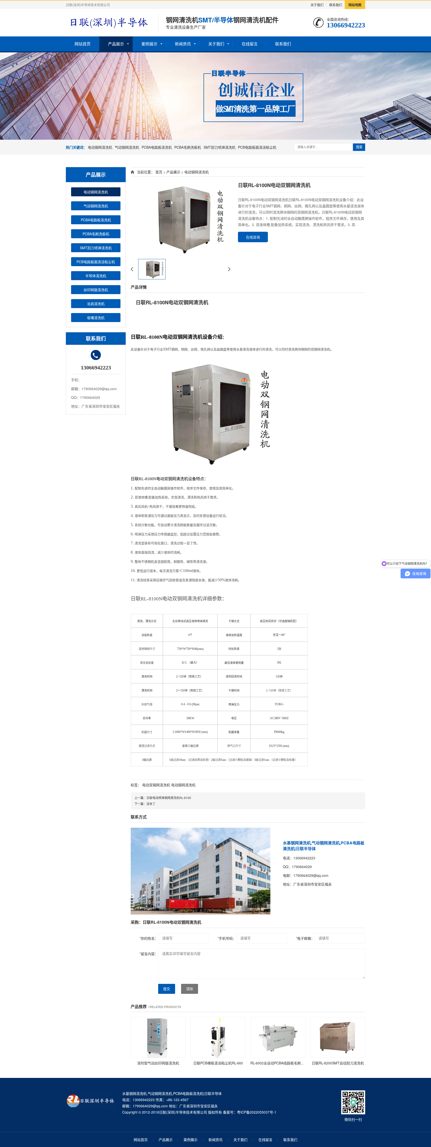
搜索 (359, 147)
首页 (158, 171)
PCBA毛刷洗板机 (187, 147)
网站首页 (83, 44)
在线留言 (250, 44)
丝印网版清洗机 (96, 289)
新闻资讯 (183, 44)
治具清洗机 (96, 303)
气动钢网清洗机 (127, 147)
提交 (166, 989)
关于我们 (317, 4)
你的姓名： (148, 938)
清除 (189, 989)
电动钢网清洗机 (100, 147)
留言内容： (148, 953)
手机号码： (226, 938)
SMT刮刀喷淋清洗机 (219, 147)
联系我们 (335, 4)
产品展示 (116, 44)
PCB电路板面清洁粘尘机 (257, 147)
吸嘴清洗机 (96, 317)
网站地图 (354, 4)
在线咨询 (253, 236)
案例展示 (149, 44)
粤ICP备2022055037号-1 (256, 1112)
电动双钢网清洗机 (156, 784)
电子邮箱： (305, 938)
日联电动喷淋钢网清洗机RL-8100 (168, 798)
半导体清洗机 (95, 275)
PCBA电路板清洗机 (157, 147)
